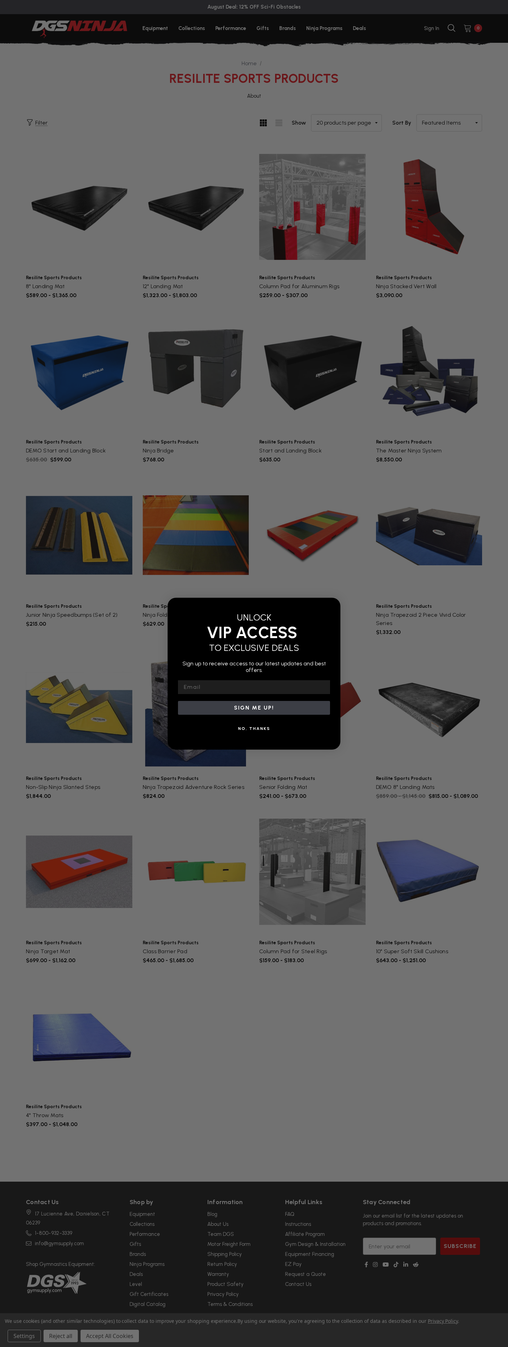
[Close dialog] (333, 605)
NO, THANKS (254, 728)
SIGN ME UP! (254, 707)
